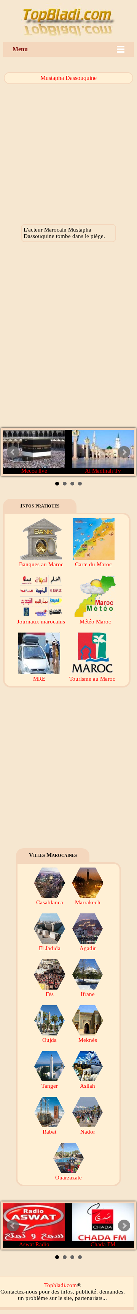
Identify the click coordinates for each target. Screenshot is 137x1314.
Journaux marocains (41, 622)
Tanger (49, 1086)
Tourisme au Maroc (92, 679)
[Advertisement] (68, 337)
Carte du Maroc (93, 564)
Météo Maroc (95, 622)
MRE (39, 679)
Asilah (87, 1086)
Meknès (87, 1040)
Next (124, 452)
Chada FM (103, 1244)
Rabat (49, 1132)
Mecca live (34, 471)
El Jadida (50, 948)
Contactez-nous (18, 1292)
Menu (20, 49)
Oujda (49, 1040)
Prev (13, 452)
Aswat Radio (34, 1244)
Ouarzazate (68, 1178)
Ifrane (88, 994)
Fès (50, 994)
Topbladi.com (60, 1285)
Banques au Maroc (41, 564)
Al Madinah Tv (103, 471)
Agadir (88, 948)
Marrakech (87, 902)
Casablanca (49, 902)
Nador (87, 1132)
